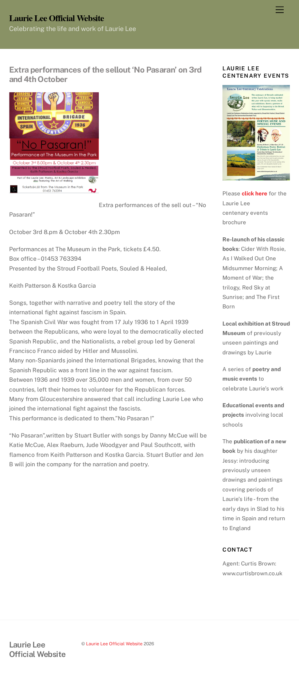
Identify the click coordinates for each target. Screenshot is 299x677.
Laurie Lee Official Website (114, 643)
